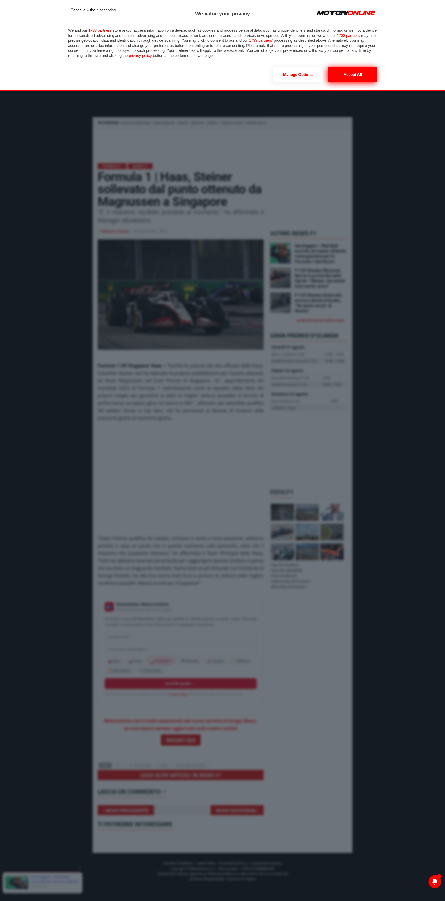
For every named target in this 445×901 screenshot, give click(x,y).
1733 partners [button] (100, 30)
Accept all (353, 74)
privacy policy (140, 55)
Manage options (298, 74)
